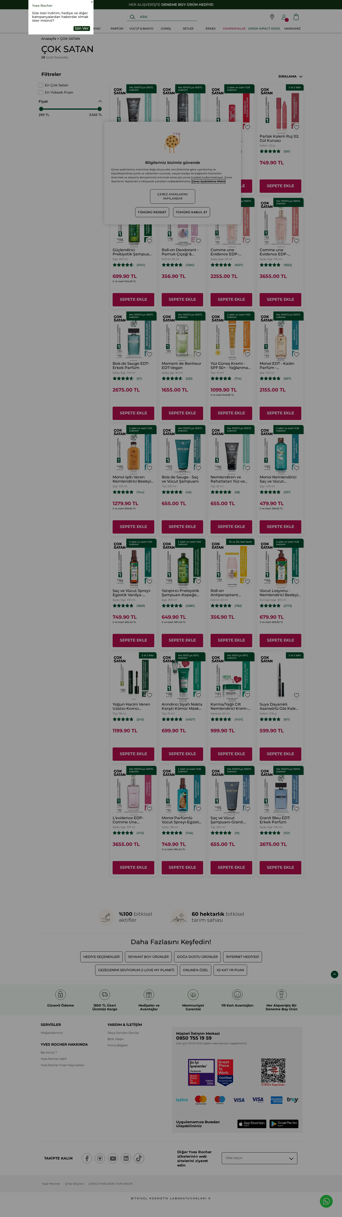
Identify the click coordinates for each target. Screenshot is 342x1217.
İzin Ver (82, 58)
